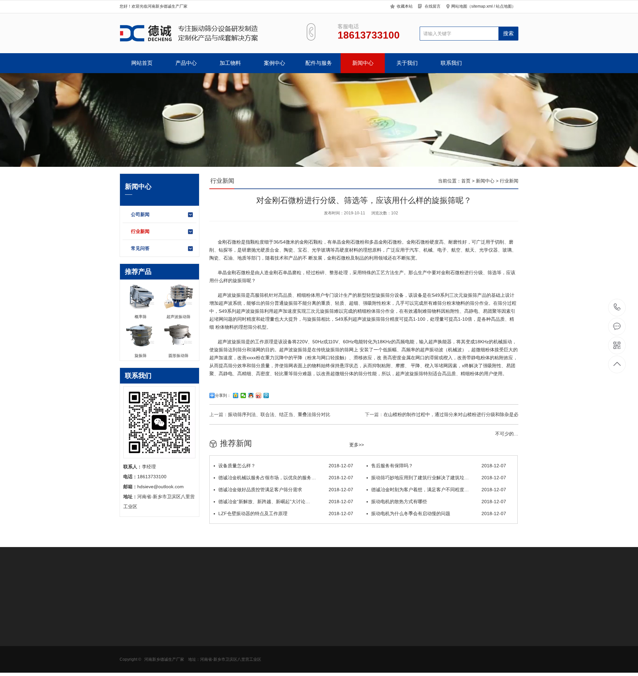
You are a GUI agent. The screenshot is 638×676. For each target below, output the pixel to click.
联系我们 (451, 63)
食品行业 (175, 624)
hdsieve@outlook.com (371, 646)
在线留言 (433, 6)
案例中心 (274, 63)
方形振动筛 (131, 634)
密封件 (265, 644)
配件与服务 (318, 63)
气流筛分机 (131, 644)
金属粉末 (175, 654)
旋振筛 (240, 280)
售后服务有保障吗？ (438, 465)
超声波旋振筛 (232, 295)
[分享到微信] (243, 395)
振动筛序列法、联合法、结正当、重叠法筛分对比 (279, 414)
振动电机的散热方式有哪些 (438, 501)
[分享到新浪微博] (259, 395)
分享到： (223, 395)
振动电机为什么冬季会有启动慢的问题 (438, 513)
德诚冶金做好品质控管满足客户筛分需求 (285, 489)
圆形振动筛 (131, 624)
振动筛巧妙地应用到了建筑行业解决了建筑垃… (438, 477)
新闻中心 (362, 63)
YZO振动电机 (272, 624)
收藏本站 (405, 6)
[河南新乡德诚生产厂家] (205, 33)
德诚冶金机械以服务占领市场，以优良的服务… (285, 477)
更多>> (356, 444)
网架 (262, 654)
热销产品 (222, 609)
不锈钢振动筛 (226, 644)
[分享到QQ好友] (251, 395)
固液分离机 (131, 664)
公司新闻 (140, 214)
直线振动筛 (223, 654)
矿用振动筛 (131, 654)
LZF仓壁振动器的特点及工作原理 (285, 513)
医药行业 (175, 634)
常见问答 (140, 248)
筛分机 (255, 327)
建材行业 (175, 664)
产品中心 (186, 63)
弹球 (262, 664)
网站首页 (142, 63)
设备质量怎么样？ (285, 465)
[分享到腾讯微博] (266, 395)
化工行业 (175, 644)
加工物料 (230, 63)
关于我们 (407, 63)
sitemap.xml (482, 6)
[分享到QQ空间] (236, 395)
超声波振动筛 (226, 634)
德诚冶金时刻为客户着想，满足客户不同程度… (438, 489)
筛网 (262, 634)
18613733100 (617, 307)
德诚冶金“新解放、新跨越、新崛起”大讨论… (285, 501)
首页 (466, 180)
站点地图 (504, 6)
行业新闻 (140, 231)
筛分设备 (394, 295)
